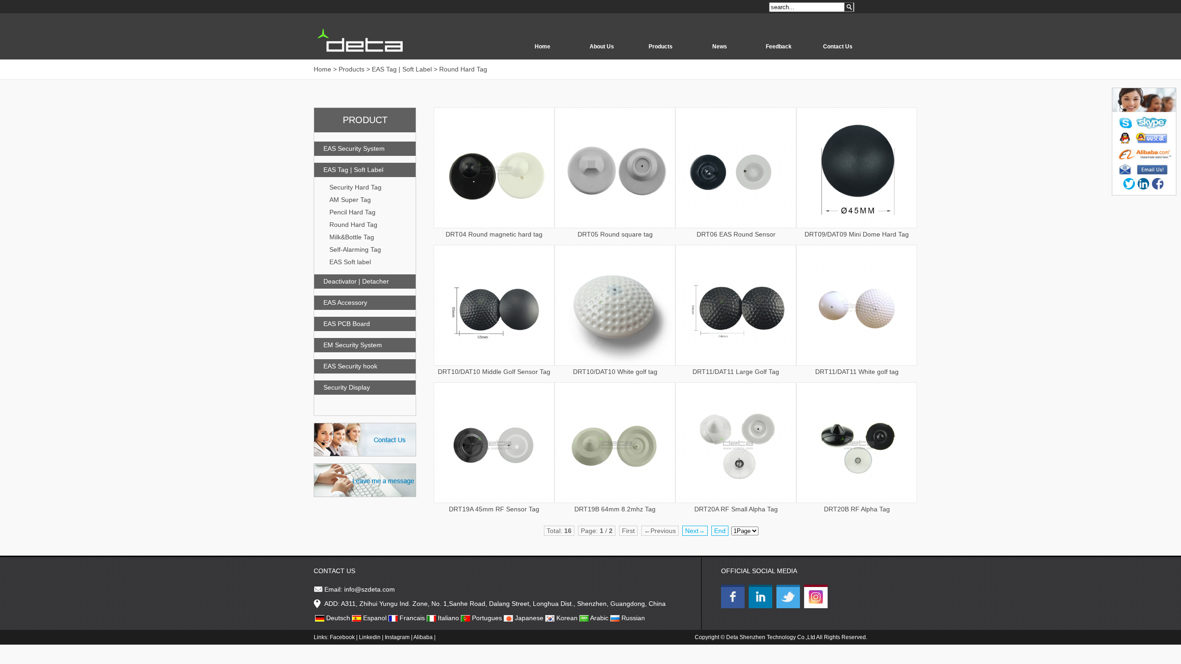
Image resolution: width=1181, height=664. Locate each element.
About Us (602, 46)
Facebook (342, 637)
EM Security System (352, 345)
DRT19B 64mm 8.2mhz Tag (615, 509)
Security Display (346, 387)
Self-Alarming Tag (355, 249)
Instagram (397, 637)
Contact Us (838, 46)
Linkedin (370, 637)
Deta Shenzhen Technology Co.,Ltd (770, 637)
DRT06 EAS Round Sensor (736, 234)
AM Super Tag (350, 199)
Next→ (695, 530)
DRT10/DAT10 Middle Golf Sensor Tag (494, 371)
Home (542, 46)
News (719, 46)
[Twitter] (1129, 184)
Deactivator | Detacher (356, 281)
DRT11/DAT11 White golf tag (857, 371)
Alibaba (423, 637)
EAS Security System (354, 148)
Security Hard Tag (355, 187)
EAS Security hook (350, 366)
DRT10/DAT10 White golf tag (615, 371)
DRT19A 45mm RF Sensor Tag (494, 509)
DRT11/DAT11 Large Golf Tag (735, 371)
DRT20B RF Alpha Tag (857, 509)
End (720, 530)
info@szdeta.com (369, 589)
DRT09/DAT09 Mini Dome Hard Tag (857, 234)
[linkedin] (1143, 184)
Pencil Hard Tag (352, 212)
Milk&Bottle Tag (351, 237)
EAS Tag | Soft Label (353, 169)
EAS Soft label (350, 262)
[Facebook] (1157, 184)
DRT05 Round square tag (615, 234)
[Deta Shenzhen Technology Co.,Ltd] (734, 606)
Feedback (779, 46)
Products (661, 46)
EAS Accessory (345, 302)
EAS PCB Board (346, 323)
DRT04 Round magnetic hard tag (494, 234)
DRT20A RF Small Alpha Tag (736, 509)
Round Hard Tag (353, 224)
